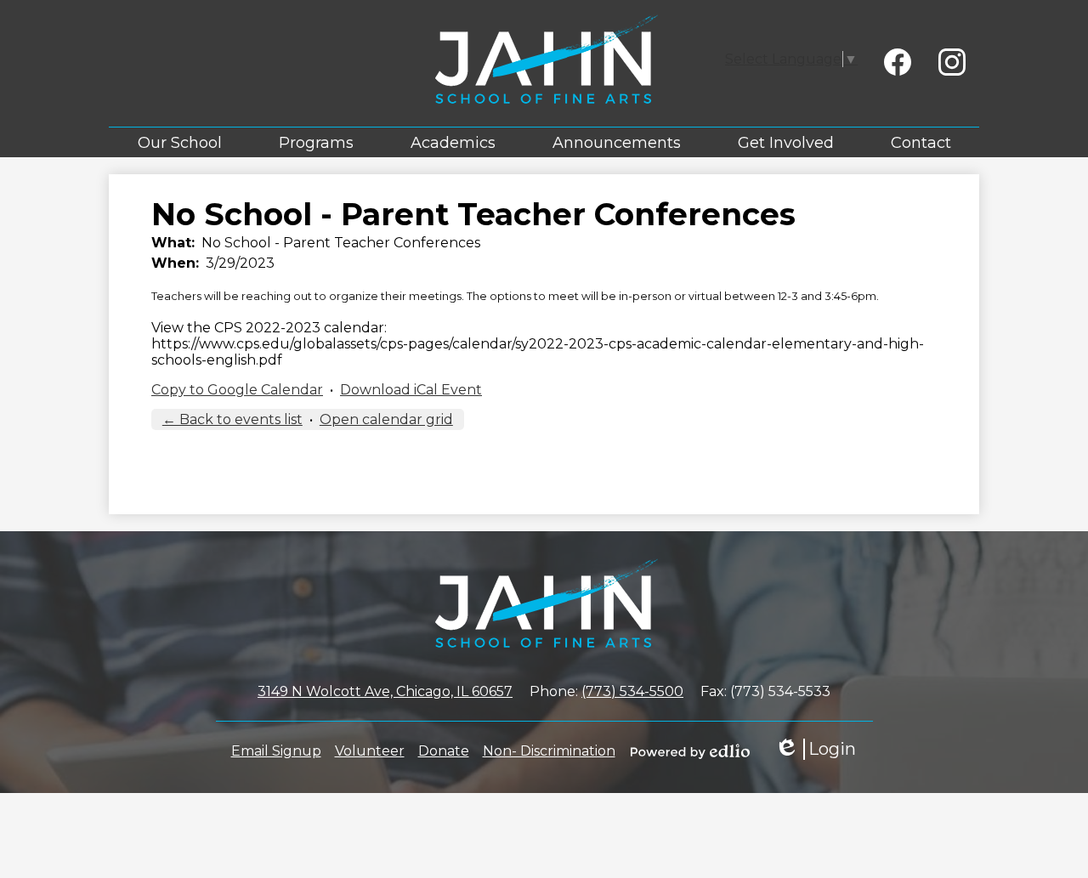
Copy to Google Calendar (237, 390)
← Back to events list (232, 419)
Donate (443, 751)
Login (815, 749)
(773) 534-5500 (632, 691)
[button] (179, 142)
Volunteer (370, 751)
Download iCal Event (411, 390)
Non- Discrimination (549, 751)
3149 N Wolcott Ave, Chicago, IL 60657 (385, 691)
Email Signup (276, 751)
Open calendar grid (386, 419)
